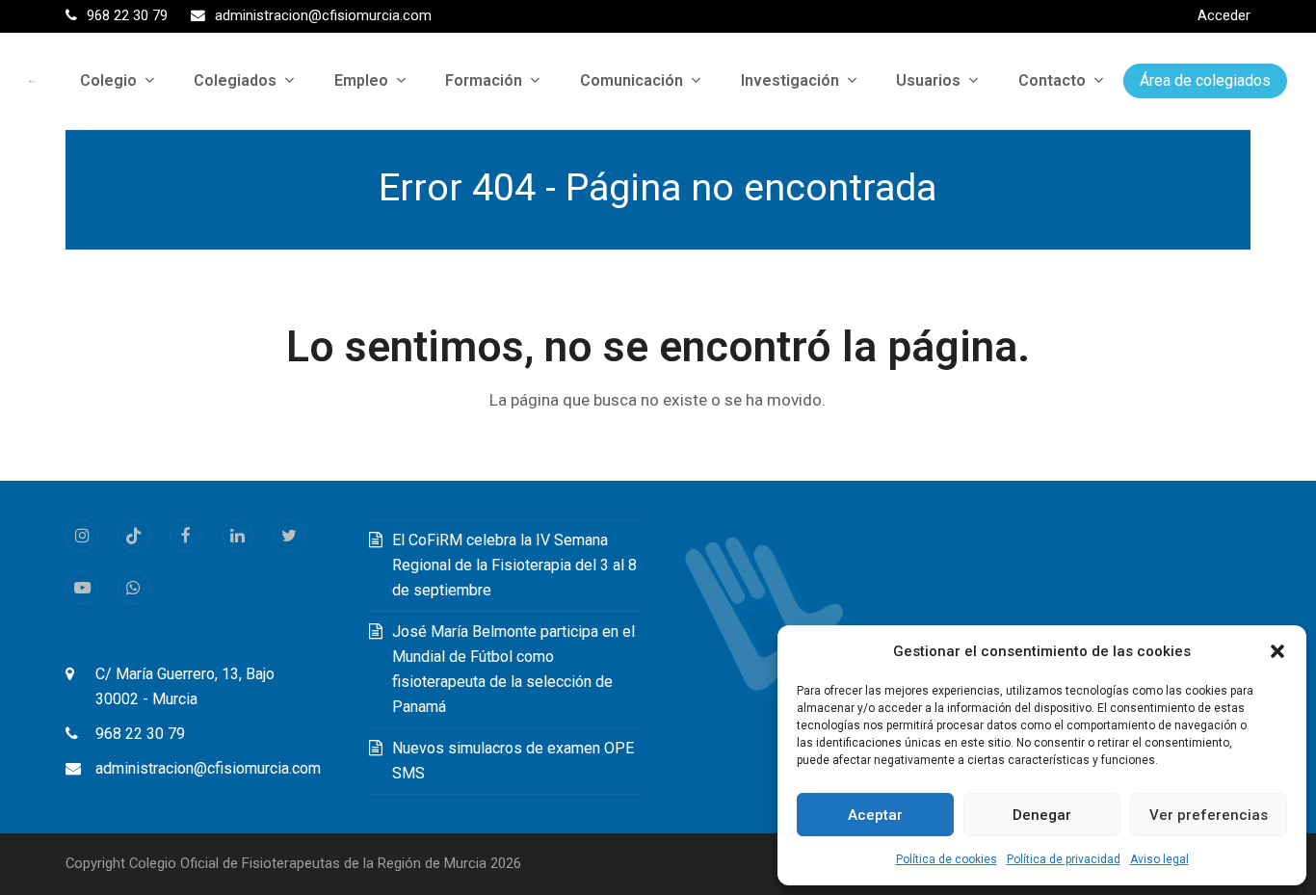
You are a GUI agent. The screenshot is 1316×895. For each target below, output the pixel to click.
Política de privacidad (1063, 859)
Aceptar (875, 815)
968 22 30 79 (140, 733)
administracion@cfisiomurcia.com (208, 768)
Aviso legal (1159, 859)
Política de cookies (946, 859)
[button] (1277, 651)
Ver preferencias (1208, 815)
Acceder (1224, 15)
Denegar (1042, 815)
